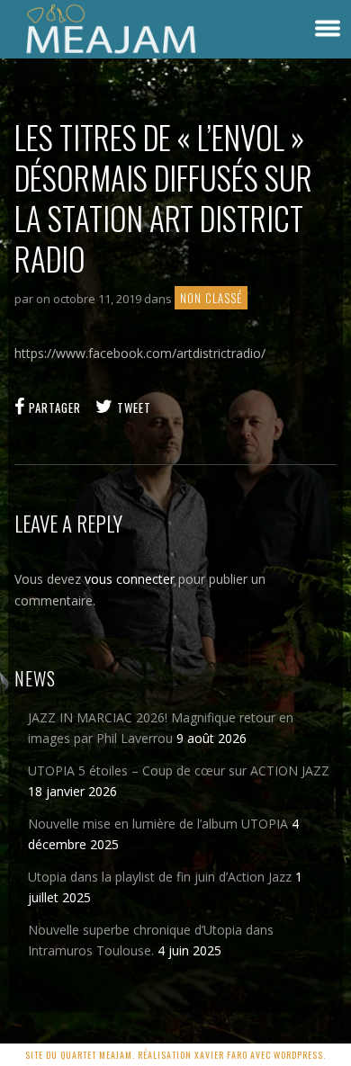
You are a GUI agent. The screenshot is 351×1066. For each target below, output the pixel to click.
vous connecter (130, 578)
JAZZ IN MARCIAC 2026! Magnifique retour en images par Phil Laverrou (160, 728)
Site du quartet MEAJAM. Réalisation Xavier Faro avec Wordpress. (175, 1055)
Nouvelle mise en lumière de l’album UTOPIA (158, 823)
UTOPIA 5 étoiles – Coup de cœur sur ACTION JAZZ (178, 770)
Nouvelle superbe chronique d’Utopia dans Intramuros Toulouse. (151, 940)
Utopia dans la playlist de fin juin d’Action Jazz (160, 876)
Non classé (211, 298)
